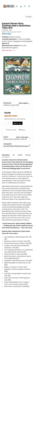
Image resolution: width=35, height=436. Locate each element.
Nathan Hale (6, 34)
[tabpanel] (17, 226)
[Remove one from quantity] (5, 123)
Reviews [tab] (28, 155)
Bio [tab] (14, 155)
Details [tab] (20, 155)
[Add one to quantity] (11, 123)
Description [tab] (6, 155)
